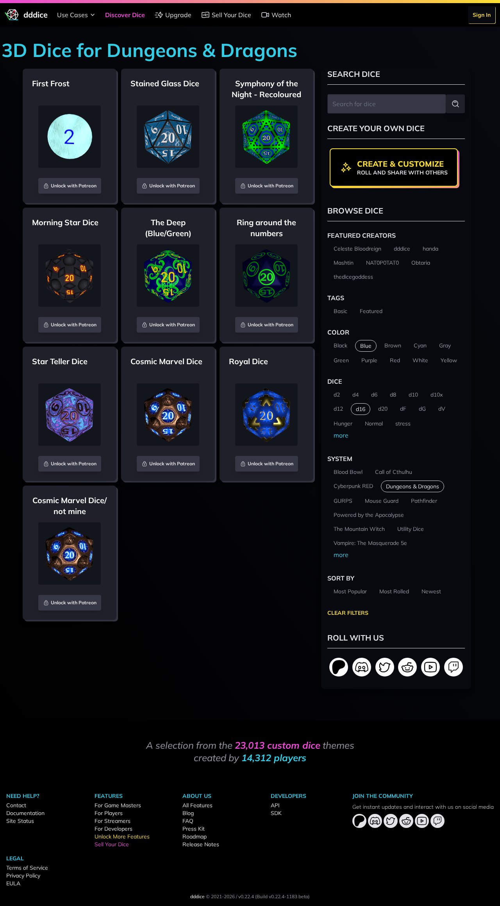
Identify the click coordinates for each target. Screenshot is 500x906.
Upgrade (178, 15)
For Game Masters (118, 805)
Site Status (20, 820)
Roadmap (194, 836)
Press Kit (193, 828)
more (341, 435)
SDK (276, 813)
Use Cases (72, 15)
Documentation (25, 813)
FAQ (187, 820)
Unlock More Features (122, 836)
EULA (13, 883)
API (275, 805)
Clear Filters (347, 612)
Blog (188, 813)
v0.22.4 (246, 896)
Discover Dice (125, 15)
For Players (109, 813)
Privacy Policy (23, 875)
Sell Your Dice (231, 15)
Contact (16, 805)
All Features (197, 805)
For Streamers (112, 820)
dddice (197, 896)
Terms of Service (27, 867)
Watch (281, 15)
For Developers (113, 828)
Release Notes (200, 844)
